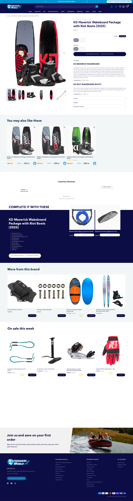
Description (76, 60)
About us (57, 473)
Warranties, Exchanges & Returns (63, 462)
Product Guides (90, 467)
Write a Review (107, 186)
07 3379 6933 (14, 473)
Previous (45, 1)
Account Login (121, 462)
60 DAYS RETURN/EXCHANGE (66, 1)
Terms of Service (59, 475)
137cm (76, 40)
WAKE (30, 11)
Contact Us (58, 464)
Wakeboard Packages (81, 19)
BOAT (100, 11)
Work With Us (58, 480)
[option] (36, 53)
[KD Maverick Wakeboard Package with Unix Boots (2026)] (51, 140)
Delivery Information (60, 467)
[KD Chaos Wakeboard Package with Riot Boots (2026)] (81, 140)
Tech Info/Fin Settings (92, 464)
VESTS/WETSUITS (53, 11)
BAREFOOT (80, 11)
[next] (121, 296)
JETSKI (94, 11)
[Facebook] (7, 483)
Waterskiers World (114, 496)
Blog (88, 480)
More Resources (90, 484)
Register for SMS (122, 464)
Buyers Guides (90, 473)
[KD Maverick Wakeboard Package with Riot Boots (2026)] (21, 140)
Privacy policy (58, 469)
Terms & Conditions (60, 471)
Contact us (120, 467)
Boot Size (75, 45)
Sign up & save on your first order (119, 1)
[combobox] (66, 6)
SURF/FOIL (38, 11)
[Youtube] (11, 483)
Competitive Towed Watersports (94, 482)
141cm (82, 40)
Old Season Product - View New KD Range (99, 54)
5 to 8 (76, 49)
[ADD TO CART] (34, 163)
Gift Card (89, 462)
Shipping (75, 102)
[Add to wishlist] (34, 127)
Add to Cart (84, 234)
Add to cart (32, 315)
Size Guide (122, 36)
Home (8, 16)
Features (75, 98)
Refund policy (58, 477)
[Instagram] (15, 483)
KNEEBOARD (70, 11)
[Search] (96, 6)
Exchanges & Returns (78, 106)
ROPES (87, 11)
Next (87, 1)
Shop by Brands (90, 486)
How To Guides (90, 471)
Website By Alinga (122, 496)
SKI (44, 11)
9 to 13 (82, 49)
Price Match (89, 477)
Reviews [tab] (23, 189)
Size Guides (89, 469)
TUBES (63, 11)
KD (74, 19)
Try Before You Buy (91, 475)
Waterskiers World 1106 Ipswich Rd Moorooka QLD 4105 (21, 471)
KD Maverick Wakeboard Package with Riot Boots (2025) (25, 16)
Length (119, 36)
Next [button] (64, 53)
